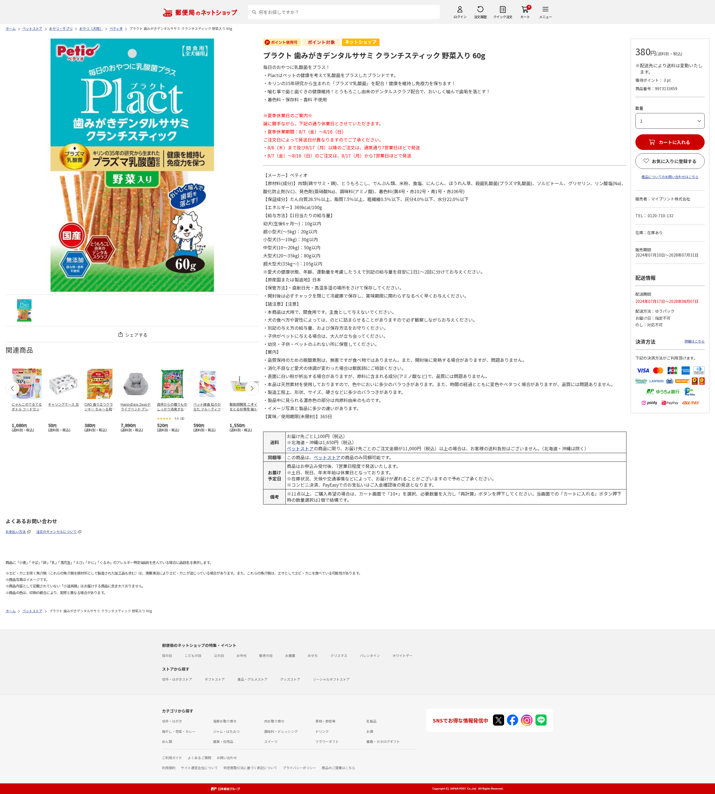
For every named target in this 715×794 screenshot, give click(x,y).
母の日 (167, 655)
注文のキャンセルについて (56, 531)
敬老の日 (266, 655)
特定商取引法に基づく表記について (250, 767)
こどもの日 (193, 655)
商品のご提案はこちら (338, 767)
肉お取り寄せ (274, 721)
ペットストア (300, 448)
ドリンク (322, 731)
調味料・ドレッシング (281, 731)
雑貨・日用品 (223, 741)
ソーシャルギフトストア (331, 679)
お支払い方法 (16, 531)
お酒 (369, 731)
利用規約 (168, 767)
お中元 (242, 655)
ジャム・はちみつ (226, 731)
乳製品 (371, 721)
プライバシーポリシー (299, 767)
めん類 (167, 741)
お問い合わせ (227, 757)
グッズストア (290, 679)
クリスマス (338, 655)
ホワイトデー (402, 655)
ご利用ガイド (172, 757)
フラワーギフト (327, 741)
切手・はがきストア (177, 679)
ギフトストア (215, 679)
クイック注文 (503, 16)
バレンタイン (370, 655)
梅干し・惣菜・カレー (179, 731)
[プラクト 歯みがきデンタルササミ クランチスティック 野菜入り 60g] (24, 310)
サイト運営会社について (199, 767)
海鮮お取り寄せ (225, 721)
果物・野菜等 (325, 721)
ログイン (460, 16)
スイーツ (271, 741)
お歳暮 (290, 655)
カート (525, 16)
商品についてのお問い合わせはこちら (670, 176)
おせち (313, 655)
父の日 (219, 655)
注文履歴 (480, 16)
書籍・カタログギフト (383, 741)
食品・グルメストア (252, 679)
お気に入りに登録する (674, 161)
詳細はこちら (695, 341)
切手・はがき (172, 721)
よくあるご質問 (199, 757)
